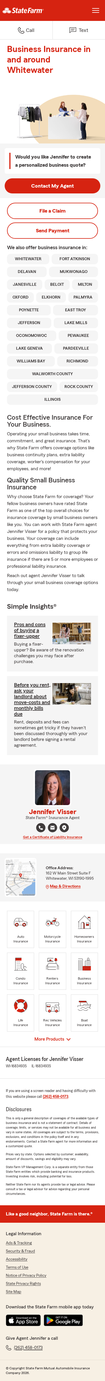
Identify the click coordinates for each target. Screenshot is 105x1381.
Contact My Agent (52, 185)
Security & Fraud (20, 1251)
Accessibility (16, 1259)
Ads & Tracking (19, 1243)
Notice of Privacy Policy (26, 1276)
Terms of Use (17, 1267)
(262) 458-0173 (55, 1097)
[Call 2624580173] (41, 827)
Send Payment (52, 230)
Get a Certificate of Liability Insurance (52, 837)
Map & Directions (65, 886)
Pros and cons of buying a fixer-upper (30, 630)
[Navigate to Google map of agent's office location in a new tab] (64, 827)
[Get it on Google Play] (63, 1320)
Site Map (13, 1292)
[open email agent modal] (52, 828)
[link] (26, 10)
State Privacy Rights (23, 1284)
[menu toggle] (96, 10)
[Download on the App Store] (23, 1320)
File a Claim (52, 210)
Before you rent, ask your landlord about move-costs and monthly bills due (32, 699)
